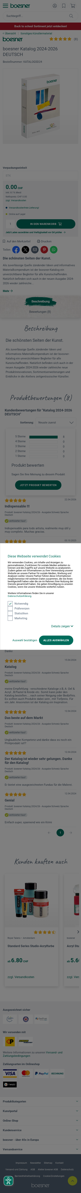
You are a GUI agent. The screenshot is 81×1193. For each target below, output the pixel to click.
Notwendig (21, 603)
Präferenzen (22, 608)
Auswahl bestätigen (24, 640)
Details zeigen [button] (61, 626)
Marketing (21, 618)
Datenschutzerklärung (19, 596)
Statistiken (21, 613)
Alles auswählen (56, 640)
